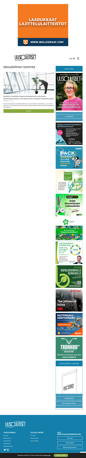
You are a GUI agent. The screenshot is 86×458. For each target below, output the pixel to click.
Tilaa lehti (70, 438)
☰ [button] (78, 58)
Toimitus (5, 435)
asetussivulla (46, 455)
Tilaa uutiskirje (70, 443)
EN (71, 59)
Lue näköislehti (69, 116)
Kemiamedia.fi (34, 438)
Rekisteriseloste (8, 446)
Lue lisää (28, 111)
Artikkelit (12, 101)
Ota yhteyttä (7, 441)
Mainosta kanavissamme (70, 447)
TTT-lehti (33, 435)
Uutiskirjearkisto (69, 398)
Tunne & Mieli (34, 441)
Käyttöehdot (7, 443)
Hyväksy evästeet (61, 455)
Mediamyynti (7, 438)
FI (74, 59)
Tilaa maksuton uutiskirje (69, 403)
